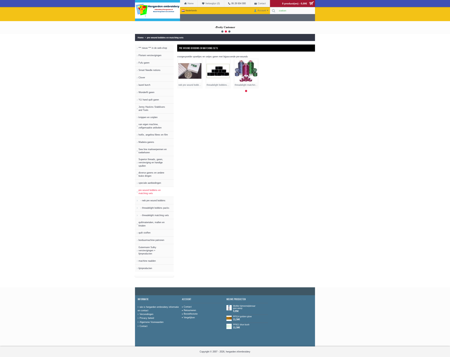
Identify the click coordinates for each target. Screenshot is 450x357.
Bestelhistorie (191, 313)
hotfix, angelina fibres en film (153, 134)
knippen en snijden (148, 117)
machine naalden (147, 261)
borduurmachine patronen (151, 240)
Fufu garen (144, 62)
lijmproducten (145, 268)
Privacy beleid (147, 318)
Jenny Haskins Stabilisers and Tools (152, 108)
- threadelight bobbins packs (154, 208)
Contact (143, 326)
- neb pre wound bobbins (152, 200)
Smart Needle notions (149, 70)
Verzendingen (146, 314)
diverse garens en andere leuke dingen (151, 174)
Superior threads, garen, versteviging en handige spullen (151, 162)
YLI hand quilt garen (149, 99)
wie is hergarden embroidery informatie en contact (158, 309)
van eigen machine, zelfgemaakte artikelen (150, 126)
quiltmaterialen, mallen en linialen (152, 224)
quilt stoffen (144, 232)
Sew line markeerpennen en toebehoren (153, 151)
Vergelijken (189, 317)
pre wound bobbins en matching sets (150, 192)
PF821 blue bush (241, 325)
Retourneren (190, 310)
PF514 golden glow (242, 316)
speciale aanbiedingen (150, 183)
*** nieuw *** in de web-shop (153, 48)
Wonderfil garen (146, 92)
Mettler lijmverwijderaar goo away (244, 307)
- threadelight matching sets (154, 215)
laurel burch (144, 85)
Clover (142, 77)
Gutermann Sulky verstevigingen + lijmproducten (147, 250)
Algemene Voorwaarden (151, 322)
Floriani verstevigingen (150, 55)
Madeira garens (146, 142)
